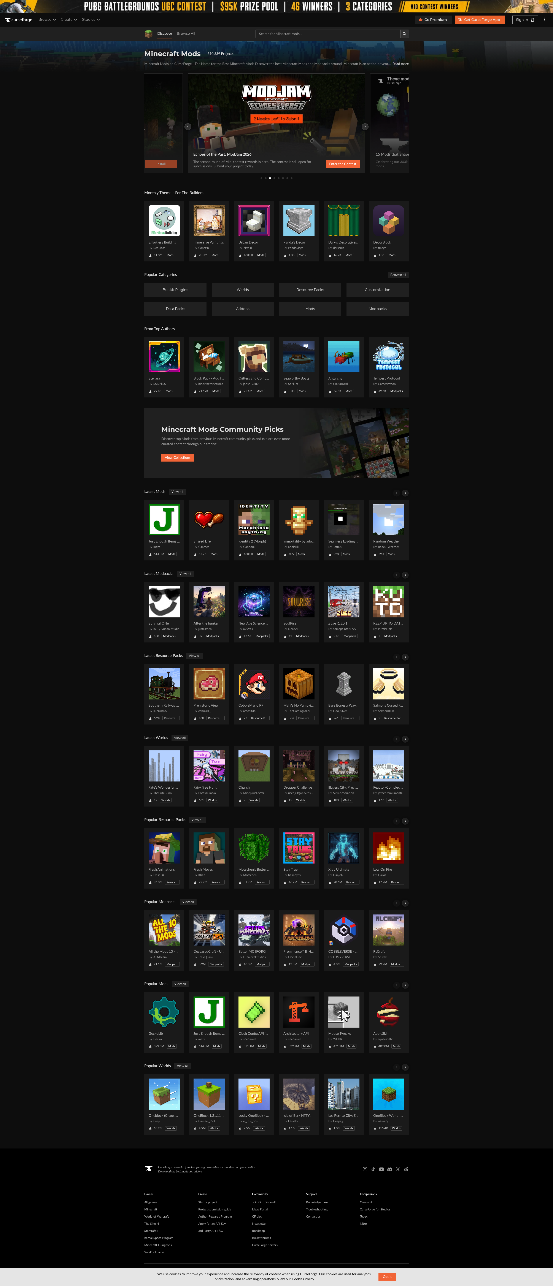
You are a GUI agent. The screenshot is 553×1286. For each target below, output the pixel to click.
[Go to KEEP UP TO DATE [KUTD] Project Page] (389, 612)
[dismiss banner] (546, 6)
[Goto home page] (18, 20)
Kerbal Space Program (158, 1238)
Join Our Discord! (264, 1202)
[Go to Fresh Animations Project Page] (164, 858)
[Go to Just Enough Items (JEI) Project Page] (164, 530)
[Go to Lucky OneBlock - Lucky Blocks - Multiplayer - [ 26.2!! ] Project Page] (254, 1104)
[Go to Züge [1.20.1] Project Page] (344, 612)
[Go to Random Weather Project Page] (389, 530)
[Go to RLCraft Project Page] (389, 940)
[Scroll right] (405, 493)
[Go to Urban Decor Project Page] (254, 231)
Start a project (207, 1202)
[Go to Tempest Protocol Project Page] (389, 367)
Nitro (363, 1223)
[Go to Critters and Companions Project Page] (254, 367)
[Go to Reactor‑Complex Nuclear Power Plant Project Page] (389, 776)
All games (150, 1202)
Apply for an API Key (212, 1223)
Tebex (363, 1216)
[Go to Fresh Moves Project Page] (209, 858)
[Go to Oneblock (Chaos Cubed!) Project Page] (164, 1104)
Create (67, 19)
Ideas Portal (260, 1209)
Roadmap (258, 1230)
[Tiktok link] (373, 1169)
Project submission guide (214, 1209)
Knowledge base (317, 1202)
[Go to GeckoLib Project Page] (164, 1022)
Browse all (398, 275)
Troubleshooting (316, 1209)
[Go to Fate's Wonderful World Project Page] (164, 776)
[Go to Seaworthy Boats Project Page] (299, 367)
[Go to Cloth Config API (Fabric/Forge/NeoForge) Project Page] (254, 1022)
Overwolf (366, 1202)
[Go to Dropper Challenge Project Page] (299, 776)
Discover (164, 34)
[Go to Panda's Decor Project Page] (299, 231)
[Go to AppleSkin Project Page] (389, 1022)
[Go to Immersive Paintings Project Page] (209, 231)
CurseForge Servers (265, 1245)
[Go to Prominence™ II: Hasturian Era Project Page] (299, 940)
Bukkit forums (261, 1238)
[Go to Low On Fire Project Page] (389, 858)
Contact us (313, 1216)
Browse (44, 19)
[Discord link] (389, 1169)
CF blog (257, 1216)
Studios (88, 19)
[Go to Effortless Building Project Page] (164, 231)
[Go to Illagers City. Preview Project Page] (344, 776)
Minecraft (150, 1209)
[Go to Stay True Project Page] (299, 858)
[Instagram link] (365, 1169)
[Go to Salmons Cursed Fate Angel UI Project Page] (389, 694)
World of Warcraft (156, 1216)
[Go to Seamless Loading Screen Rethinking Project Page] (344, 530)
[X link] (397, 1169)
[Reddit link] (406, 1169)
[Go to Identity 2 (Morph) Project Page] (254, 530)
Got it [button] (387, 1276)
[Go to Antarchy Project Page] (344, 367)
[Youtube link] (381, 1169)
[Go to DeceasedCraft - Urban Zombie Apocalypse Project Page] (209, 940)
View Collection (331, 164)
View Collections (178, 457)
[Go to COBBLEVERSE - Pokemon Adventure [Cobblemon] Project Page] (344, 940)
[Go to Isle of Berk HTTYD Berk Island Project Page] (299, 1104)
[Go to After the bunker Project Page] (209, 612)
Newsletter (259, 1223)
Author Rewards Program (215, 1216)
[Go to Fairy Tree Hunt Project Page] (209, 776)
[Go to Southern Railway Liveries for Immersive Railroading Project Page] (164, 694)
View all (177, 492)
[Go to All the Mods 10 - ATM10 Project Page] (164, 940)
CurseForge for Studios (375, 1209)
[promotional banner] (276, 6)
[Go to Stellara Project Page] (164, 367)
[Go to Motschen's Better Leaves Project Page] (254, 858)
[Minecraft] (148, 34)
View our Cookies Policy (295, 1279)
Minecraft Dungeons (158, 1245)
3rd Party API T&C (210, 1230)
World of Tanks (154, 1252)
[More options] (544, 20)
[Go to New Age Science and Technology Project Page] (254, 612)
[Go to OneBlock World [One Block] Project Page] (389, 1104)
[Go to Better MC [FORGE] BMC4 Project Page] (254, 940)
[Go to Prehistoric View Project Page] (209, 694)
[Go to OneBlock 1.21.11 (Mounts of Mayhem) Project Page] (209, 1104)
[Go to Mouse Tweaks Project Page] (344, 1022)
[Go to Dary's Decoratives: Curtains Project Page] (344, 231)
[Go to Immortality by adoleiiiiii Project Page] (299, 530)
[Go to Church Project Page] (254, 776)
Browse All (186, 34)
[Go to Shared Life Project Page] (209, 530)
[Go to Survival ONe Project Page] (164, 612)
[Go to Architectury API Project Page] (299, 1022)
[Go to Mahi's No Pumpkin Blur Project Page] (299, 694)
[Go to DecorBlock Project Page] (389, 231)
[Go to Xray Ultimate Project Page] (344, 858)
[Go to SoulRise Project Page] (299, 612)
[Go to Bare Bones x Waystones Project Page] (344, 694)
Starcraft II (151, 1230)
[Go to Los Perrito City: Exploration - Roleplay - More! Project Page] (344, 1104)
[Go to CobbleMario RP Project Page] (254, 694)
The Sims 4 (151, 1223)
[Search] (404, 34)
